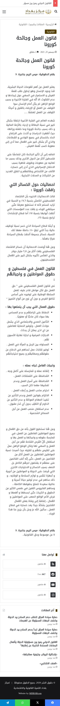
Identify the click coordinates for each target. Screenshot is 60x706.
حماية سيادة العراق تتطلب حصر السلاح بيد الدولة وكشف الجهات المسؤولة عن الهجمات (32, 619)
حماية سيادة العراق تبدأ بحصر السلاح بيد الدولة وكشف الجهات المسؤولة (33, 631)
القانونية (23, 24)
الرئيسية (50, 24)
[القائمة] (4, 13)
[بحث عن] (56, 13)
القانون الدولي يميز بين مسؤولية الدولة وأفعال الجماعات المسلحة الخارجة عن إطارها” (33, 644)
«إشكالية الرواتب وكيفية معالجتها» (39, 654)
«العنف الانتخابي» (48, 663)
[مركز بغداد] (38, 11)
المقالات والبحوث (36, 24)
